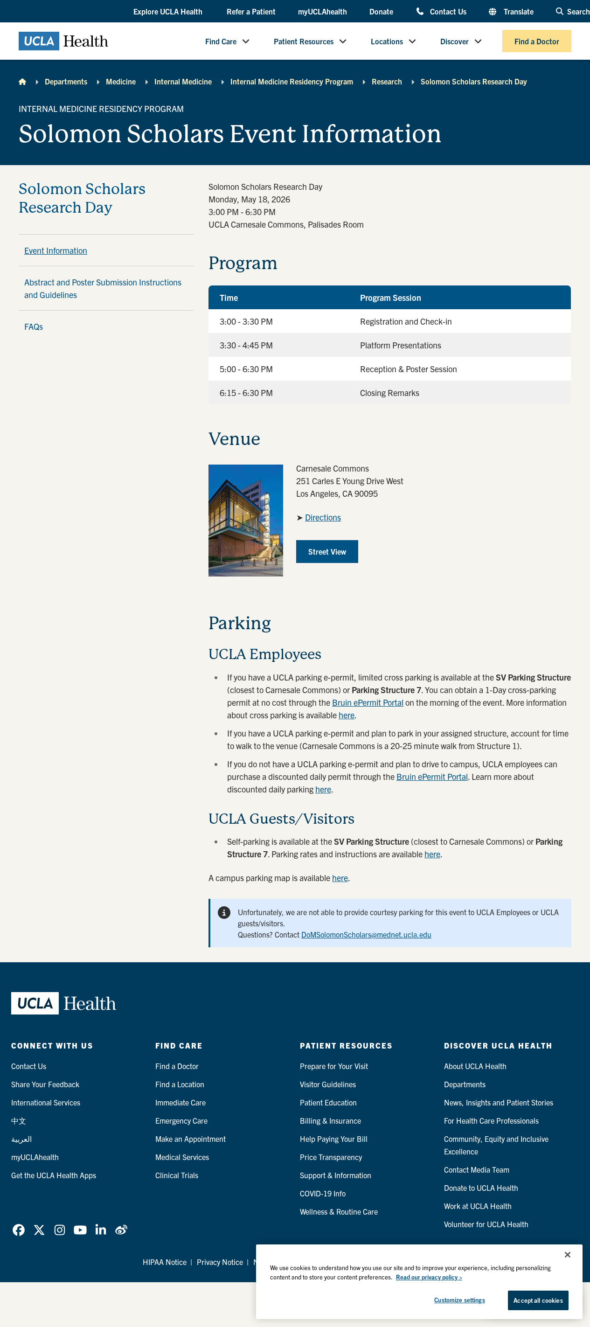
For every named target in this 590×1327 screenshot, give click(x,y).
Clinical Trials (176, 1175)
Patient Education (328, 1102)
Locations (387, 41)
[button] (168, 11)
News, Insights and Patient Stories (498, 1102)
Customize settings (459, 1300)
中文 (18, 1120)
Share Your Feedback (45, 1084)
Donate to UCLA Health (481, 1187)
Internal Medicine (183, 81)
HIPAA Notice (165, 1261)
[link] (18, 1230)
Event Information (55, 250)
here (346, 714)
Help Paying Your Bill (334, 1138)
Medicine (121, 81)
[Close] (567, 1254)
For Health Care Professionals (491, 1120)
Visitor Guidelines (328, 1084)
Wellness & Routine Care (339, 1211)
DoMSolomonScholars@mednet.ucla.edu (366, 934)
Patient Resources (303, 41)
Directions (323, 517)
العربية (21, 1138)
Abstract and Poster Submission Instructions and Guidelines (102, 288)
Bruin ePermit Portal (367, 702)
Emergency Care (181, 1120)
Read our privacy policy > (429, 1277)
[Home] (22, 81)
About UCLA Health (475, 1065)
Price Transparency (331, 1156)
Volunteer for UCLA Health (486, 1224)
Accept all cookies (538, 1300)
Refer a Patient (251, 11)
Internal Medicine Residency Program (291, 81)
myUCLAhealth (322, 11)
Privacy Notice (220, 1261)
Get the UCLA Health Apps (53, 1175)
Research (387, 81)
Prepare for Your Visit (334, 1065)
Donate (381, 11)
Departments (66, 81)
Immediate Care (180, 1102)
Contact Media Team (476, 1169)
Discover (454, 41)
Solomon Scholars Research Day (474, 81)
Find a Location (179, 1084)
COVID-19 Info (323, 1193)
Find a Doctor (536, 41)
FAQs (33, 326)
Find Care (220, 41)
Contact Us (448, 11)
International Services (45, 1102)
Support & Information (335, 1175)
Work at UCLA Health (478, 1205)
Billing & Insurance (330, 1120)
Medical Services (182, 1156)
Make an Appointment (190, 1138)
